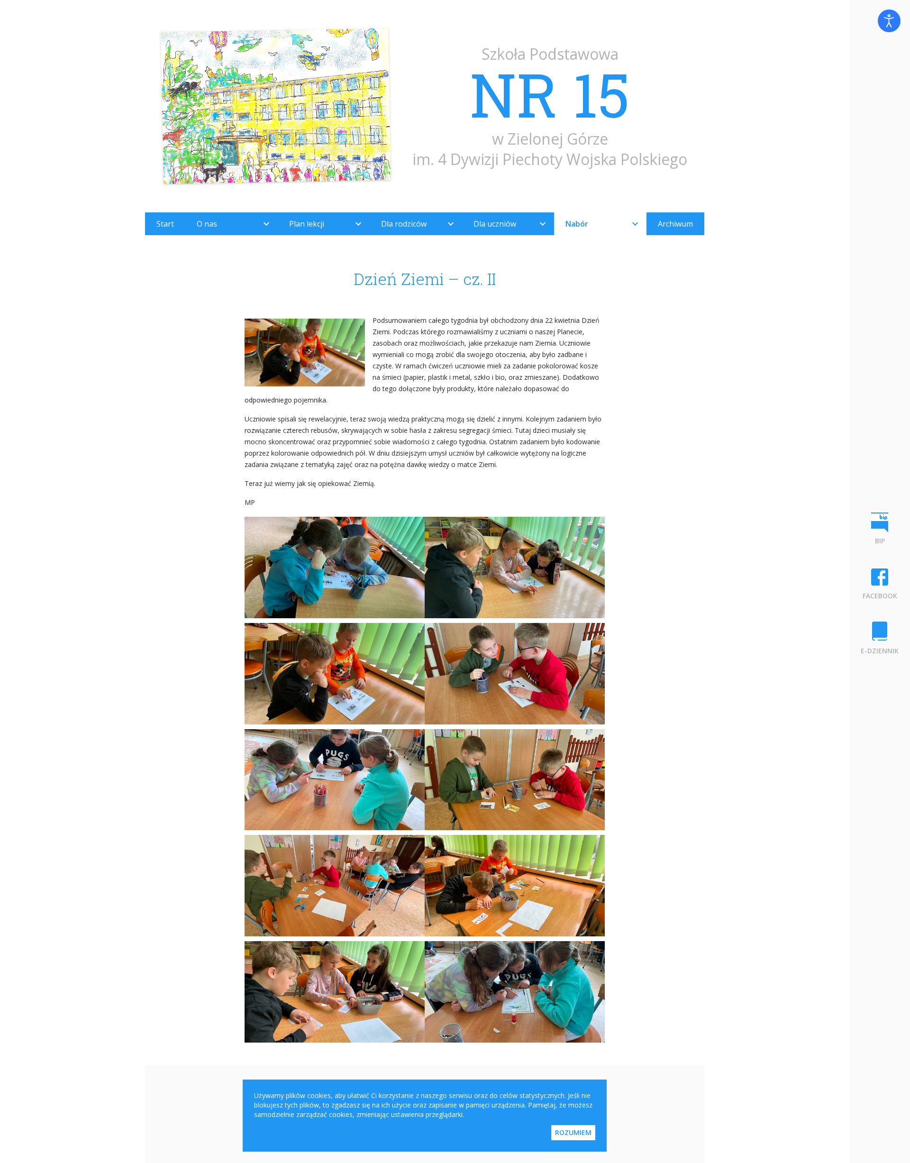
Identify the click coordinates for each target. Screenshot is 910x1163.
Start (165, 224)
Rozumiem (573, 1132)
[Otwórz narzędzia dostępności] (889, 20)
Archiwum (675, 224)
